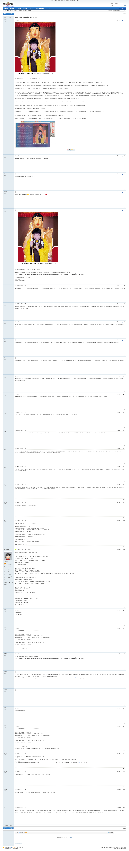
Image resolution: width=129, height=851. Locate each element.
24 (124, 672)
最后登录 (5, 584)
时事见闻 (6, 8)
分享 (69, 149)
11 (124, 376)
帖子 (4, 569)
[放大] (122, 20)
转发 (73, 149)
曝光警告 (31, 8)
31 (124, 807)
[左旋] (8, 6)
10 (124, 358)
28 (124, 753)
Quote (22, 832)
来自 (4, 579)
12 (124, 394)
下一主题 (10, 825)
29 (124, 771)
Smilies (26, 832)
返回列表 (124, 13)
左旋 (5, 10)
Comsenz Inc (21, 847)
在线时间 (5, 580)
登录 (68, 837)
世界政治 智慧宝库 (40, 8)
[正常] (121, 20)
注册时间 (5, 582)
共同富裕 (12, 8)
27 (124, 726)
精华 (4, 571)
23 (124, 654)
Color (17, 832)
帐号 (112, 3)
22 (124, 628)
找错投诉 (15, 10)
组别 (4, 564)
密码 (112, 5)
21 (124, 610)
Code (24, 832)
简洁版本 (124, 848)
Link (21, 832)
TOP (124, 153)
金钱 (4, 576)
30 (124, 789)
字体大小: (119, 20)
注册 (124, 3)
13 (124, 412)
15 (124, 448)
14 (124, 430)
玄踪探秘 (19, 8)
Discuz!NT (10, 847)
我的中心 (121, 8)
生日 (4, 568)
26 (124, 708)
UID (4, 566)
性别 (4, 577)
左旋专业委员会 (10, 10)
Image (19, 832)
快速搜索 (110, 10)
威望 (4, 574)
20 (124, 549)
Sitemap (117, 847)
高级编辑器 (111, 832)
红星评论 (48, 8)
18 (124, 502)
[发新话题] (5, 14)
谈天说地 (25, 8)
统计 (114, 847)
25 (124, 690)
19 (124, 520)
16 (124, 466)
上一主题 (6, 825)
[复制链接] (35, 17)
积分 (4, 572)
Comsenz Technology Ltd (118, 848)
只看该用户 (29, 549)
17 (124, 484)
